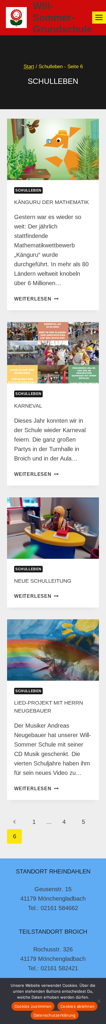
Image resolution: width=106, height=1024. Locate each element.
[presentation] (53, 149)
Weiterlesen (36, 298)
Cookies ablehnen (77, 1006)
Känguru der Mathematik (51, 202)
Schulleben (28, 190)
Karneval (28, 406)
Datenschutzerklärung (55, 1015)
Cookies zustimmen (33, 1006)
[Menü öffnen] (99, 18)
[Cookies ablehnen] (99, 1001)
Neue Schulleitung (42, 581)
